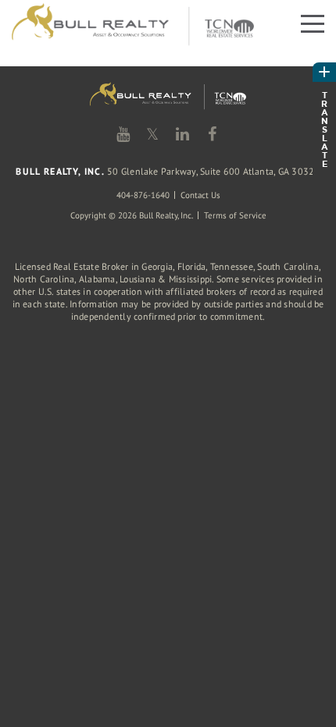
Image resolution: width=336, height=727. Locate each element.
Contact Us (200, 195)
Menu (310, 22)
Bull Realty (133, 25)
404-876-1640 (143, 195)
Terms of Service (235, 215)
